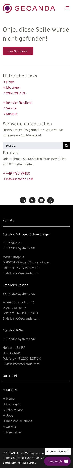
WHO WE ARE (14, 93)
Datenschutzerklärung (17, 457)
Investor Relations (17, 102)
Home (9, 82)
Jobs (8, 415)
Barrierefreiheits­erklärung (19, 462)
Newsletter (12, 432)
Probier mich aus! (58, 452)
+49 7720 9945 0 (27, 267)
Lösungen (12, 87)
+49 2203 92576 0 (28, 358)
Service (10, 108)
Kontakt (10, 114)
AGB (36, 457)
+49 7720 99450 (16, 173)
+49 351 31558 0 (26, 313)
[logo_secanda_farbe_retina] (29, 5)
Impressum (37, 453)
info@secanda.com (18, 179)
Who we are (13, 409)
